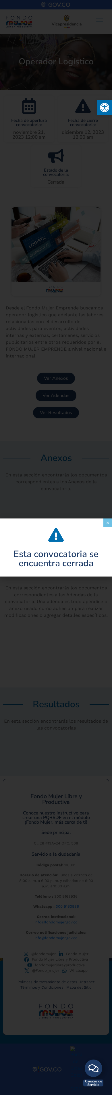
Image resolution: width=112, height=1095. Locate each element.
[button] (104, 107)
